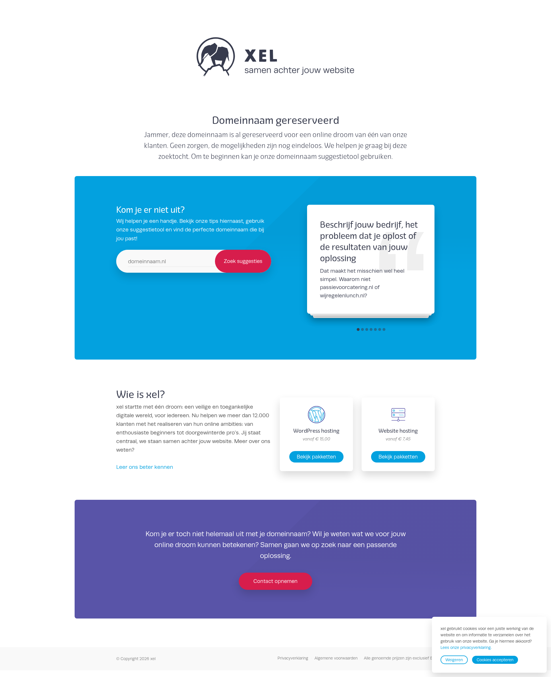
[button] (358, 329)
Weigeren (454, 660)
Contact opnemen (275, 581)
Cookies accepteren (495, 660)
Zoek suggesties (243, 261)
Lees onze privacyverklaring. (466, 647)
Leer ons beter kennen (144, 467)
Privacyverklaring (293, 658)
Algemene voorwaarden (336, 658)
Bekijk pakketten (316, 457)
